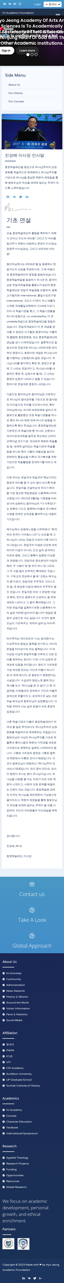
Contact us (32, 893)
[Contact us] (32, 884)
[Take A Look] (32, 910)
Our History (15, 93)
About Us (14, 84)
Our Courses (16, 101)
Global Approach (32, 945)
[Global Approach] (32, 935)
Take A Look (32, 919)
